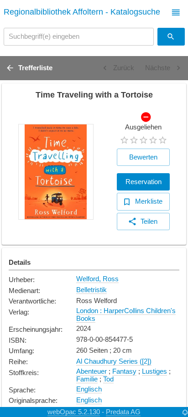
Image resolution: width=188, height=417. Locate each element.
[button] (176, 12)
